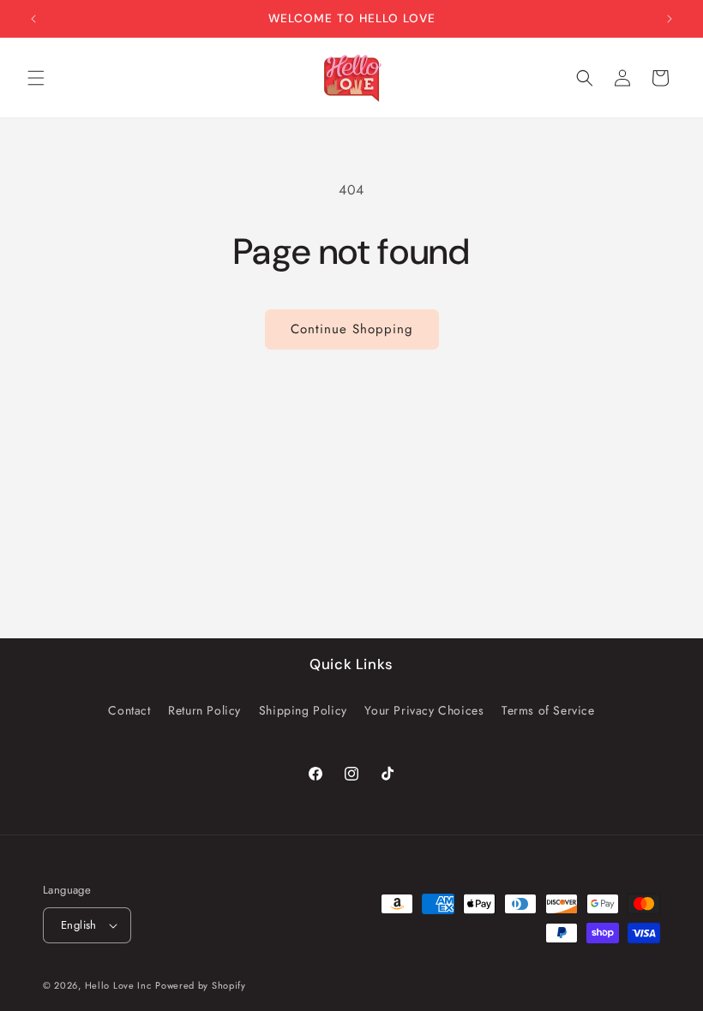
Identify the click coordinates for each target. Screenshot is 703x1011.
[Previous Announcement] (33, 19)
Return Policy (204, 710)
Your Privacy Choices (424, 710)
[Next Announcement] (669, 19)
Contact (129, 710)
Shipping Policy (303, 710)
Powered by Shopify (200, 985)
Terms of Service (548, 710)
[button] (36, 78)
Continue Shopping (352, 329)
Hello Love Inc (118, 985)
